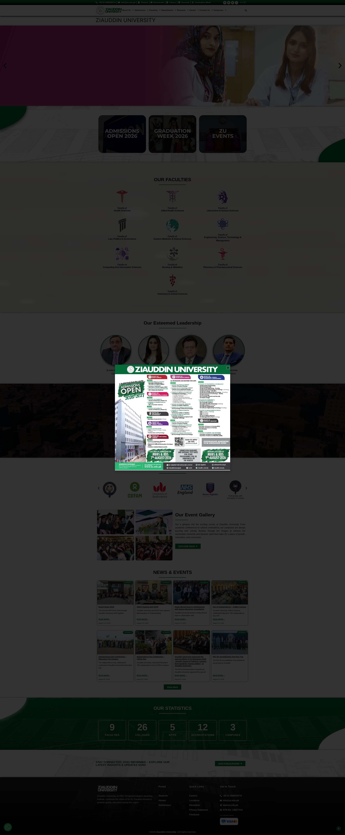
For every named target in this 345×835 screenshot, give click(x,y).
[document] (172, 417)
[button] (228, 368)
